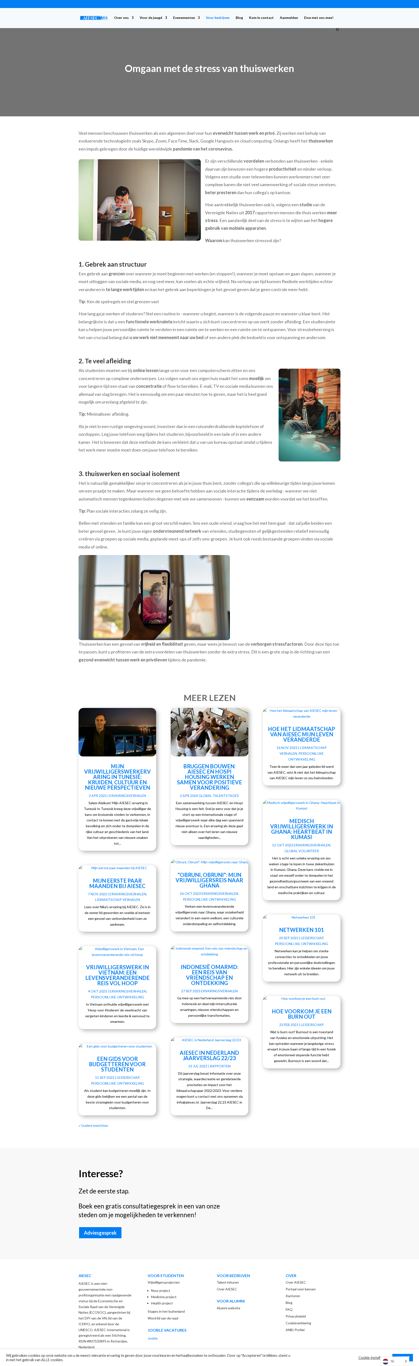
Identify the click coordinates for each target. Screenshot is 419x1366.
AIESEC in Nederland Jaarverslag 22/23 (209, 1055)
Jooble (153, 1338)
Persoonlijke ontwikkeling (117, 997)
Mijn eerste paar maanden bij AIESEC (117, 883)
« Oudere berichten (93, 1125)
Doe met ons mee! (318, 18)
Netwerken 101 (301, 930)
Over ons (121, 18)
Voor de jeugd (151, 18)
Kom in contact (261, 18)
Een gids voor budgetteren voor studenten (117, 1064)
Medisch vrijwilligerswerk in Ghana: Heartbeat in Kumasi (301, 829)
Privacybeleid (296, 1316)
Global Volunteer (301, 851)
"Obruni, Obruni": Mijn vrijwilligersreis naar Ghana (209, 880)
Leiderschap (128, 1077)
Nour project (160, 1290)
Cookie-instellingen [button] (373, 1358)
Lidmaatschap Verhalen (117, 899)
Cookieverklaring (298, 1323)
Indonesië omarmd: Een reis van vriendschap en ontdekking (209, 975)
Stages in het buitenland (166, 1311)
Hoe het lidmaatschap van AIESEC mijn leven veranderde (301, 734)
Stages (232, 796)
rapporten (220, 1066)
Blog (239, 18)
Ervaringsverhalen (127, 796)
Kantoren (293, 1296)
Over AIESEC (227, 1289)
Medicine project (164, 1297)
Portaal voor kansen (301, 1289)
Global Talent (212, 796)
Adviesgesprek (100, 1233)
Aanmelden (289, 18)
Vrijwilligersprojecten (164, 1282)
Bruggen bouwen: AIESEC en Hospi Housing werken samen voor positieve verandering (209, 777)
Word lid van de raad (163, 1318)
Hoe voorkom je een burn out (301, 1014)
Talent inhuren (228, 1282)
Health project (162, 1303)
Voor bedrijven (218, 18)
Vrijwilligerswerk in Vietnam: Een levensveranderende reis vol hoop (117, 975)
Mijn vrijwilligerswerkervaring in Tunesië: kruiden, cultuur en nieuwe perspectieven (117, 777)
